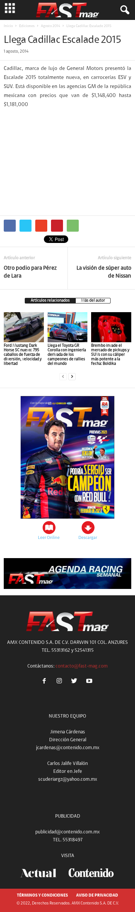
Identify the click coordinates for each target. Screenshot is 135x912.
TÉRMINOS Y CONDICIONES (42, 896)
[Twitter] (75, 682)
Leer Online (49, 538)
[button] (123, 10)
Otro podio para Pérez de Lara (30, 272)
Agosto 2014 (50, 26)
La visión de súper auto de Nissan (103, 272)
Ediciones (26, 26)
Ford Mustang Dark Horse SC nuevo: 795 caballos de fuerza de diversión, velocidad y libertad (23, 355)
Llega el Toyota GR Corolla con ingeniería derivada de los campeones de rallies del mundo (67, 355)
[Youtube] (90, 682)
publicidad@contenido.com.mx (67, 832)
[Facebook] (45, 682)
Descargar (87, 538)
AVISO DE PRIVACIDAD (97, 896)
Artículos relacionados (50, 301)
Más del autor (93, 301)
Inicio (8, 26)
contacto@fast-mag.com (82, 666)
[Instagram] (60, 682)
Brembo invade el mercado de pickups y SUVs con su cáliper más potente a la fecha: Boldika (110, 355)
